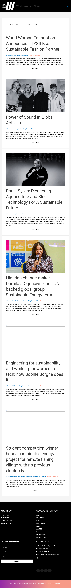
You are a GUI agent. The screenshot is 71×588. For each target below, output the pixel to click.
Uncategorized (35, 214)
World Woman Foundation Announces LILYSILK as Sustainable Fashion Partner (32, 43)
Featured (21, 477)
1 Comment (9, 386)
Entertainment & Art (11, 129)
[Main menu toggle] (67, 6)
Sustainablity (10, 55)
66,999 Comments (11, 477)
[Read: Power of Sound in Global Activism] (35, 95)
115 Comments (10, 214)
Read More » (35, 68)
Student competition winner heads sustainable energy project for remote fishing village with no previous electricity (32, 459)
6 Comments (10, 301)
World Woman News (28, 6)
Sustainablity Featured (21, 55)
